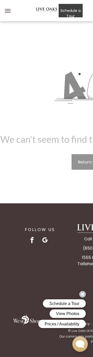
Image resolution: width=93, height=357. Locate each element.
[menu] (8, 11)
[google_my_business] (45, 240)
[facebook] (32, 240)
